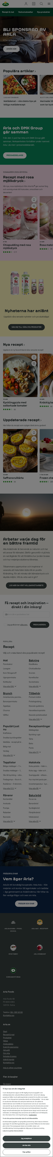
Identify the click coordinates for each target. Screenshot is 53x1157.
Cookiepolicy (33, 1115)
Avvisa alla (26, 1145)
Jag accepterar (26, 1138)
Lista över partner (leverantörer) (13, 1131)
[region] (26, 1121)
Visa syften (26, 1152)
